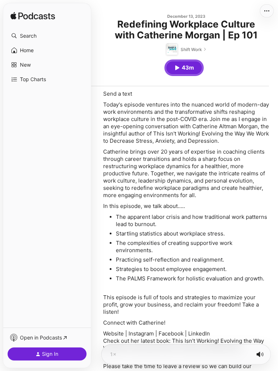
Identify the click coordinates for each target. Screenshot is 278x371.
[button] (47, 36)
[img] (32, 16)
